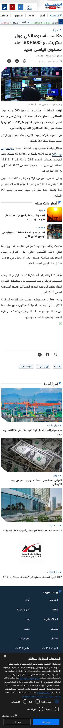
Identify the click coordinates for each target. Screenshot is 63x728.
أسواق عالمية (51, 618)
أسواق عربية (23, 609)
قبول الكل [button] (46, 721)
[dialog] (31, 690)
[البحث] (20, 7)
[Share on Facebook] (17, 61)
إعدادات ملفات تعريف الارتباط (49, 696)
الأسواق (18, 15)
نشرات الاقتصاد (50, 647)
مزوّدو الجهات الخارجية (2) (29, 677)
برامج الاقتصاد (22, 647)
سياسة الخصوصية (29, 696)
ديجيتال (54, 638)
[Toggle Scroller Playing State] (60, 21)
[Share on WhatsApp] (25, 61)
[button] (29, 7)
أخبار (27, 599)
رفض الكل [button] (17, 721)
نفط (27, 618)
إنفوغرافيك (24, 638)
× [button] (5, 656)
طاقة (55, 609)
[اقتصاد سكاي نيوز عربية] (50, 6)
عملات (54, 628)
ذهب (27, 628)
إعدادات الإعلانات (43, 692)
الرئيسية (54, 15)
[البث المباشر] (12, 7)
